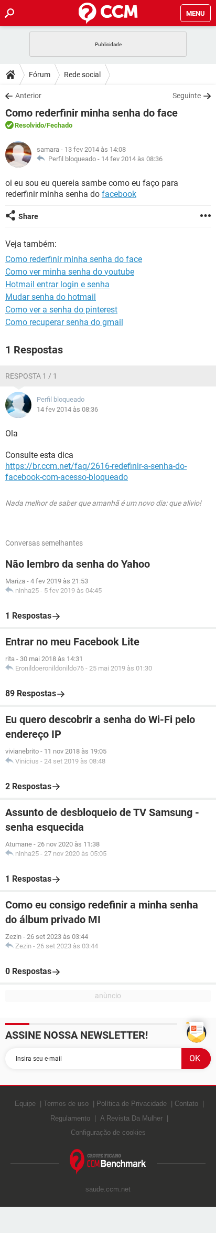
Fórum (39, 74)
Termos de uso (66, 1103)
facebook (119, 194)
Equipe (25, 1103)
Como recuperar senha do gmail (64, 322)
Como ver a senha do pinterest (61, 310)
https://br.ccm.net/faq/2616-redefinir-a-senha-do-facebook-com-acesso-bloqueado (96, 471)
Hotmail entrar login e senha (57, 284)
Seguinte (186, 95)
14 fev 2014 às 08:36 (132, 159)
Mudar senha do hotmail (50, 297)
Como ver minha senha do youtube (69, 272)
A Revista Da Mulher (131, 1118)
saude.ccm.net (108, 1189)
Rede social (82, 74)
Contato (186, 1103)
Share (28, 216)
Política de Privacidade (131, 1103)
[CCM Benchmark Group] (108, 1162)
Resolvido (29, 125)
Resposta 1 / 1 (31, 376)
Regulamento (70, 1118)
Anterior (28, 95)
